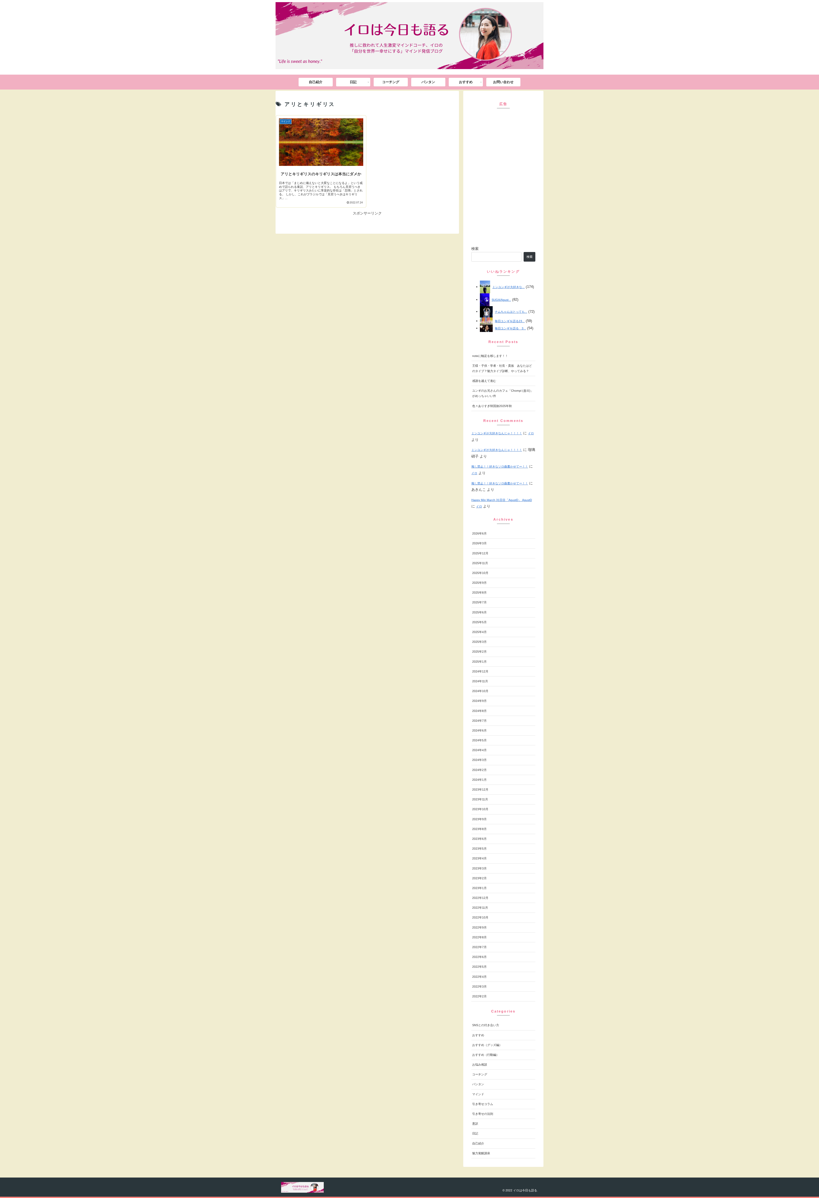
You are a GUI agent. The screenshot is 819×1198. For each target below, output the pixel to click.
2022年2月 (479, 996)
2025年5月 (479, 622)
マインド (478, 1094)
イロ (531, 433)
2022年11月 (480, 907)
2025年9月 (479, 582)
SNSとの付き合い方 (485, 1025)
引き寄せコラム (482, 1104)
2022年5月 (479, 966)
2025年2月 (479, 651)
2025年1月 (479, 661)
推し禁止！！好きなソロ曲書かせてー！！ (499, 466)
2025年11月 (480, 563)
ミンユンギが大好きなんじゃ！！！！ (496, 433)
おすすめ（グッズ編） (487, 1045)
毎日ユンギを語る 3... (510, 328)
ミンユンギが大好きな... (508, 287)
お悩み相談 (479, 1064)
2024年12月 (480, 671)
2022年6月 (479, 957)
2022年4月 (479, 976)
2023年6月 (479, 838)
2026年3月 (479, 543)
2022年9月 (479, 927)
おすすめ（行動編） (485, 1054)
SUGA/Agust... (501, 299)
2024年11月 (480, 681)
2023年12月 (480, 789)
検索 (475, 249)
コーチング (479, 1074)
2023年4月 (479, 858)
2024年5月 (479, 740)
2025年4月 (479, 632)
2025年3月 (479, 641)
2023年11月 (480, 799)
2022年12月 (480, 898)
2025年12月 (480, 553)
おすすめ (478, 1035)
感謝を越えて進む (484, 380)
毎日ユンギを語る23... (510, 321)
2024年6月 (479, 730)
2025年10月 (480, 573)
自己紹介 (478, 1143)
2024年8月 (479, 711)
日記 (475, 1133)
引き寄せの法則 (482, 1113)
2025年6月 (479, 612)
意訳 (475, 1123)
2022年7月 (479, 947)
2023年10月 (480, 809)
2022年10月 (480, 917)
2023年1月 (479, 888)
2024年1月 (479, 779)
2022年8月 (479, 937)
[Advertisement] (503, 177)
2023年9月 (479, 819)
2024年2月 (479, 770)
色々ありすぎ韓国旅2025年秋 (492, 406)
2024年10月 (480, 691)
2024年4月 (479, 750)
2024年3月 (479, 760)
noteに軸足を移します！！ (490, 356)
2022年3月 (479, 986)
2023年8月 (479, 829)
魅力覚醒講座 (481, 1153)
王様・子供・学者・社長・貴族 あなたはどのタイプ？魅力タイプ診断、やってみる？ (502, 368)
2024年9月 (479, 701)
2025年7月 (479, 602)
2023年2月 (479, 878)
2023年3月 (479, 868)
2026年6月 (479, 533)
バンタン (478, 1084)
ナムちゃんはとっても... (511, 311)
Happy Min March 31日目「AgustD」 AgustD (501, 500)
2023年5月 (479, 848)
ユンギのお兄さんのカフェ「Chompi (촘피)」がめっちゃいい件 (502, 393)
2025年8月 (479, 592)
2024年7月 (479, 720)
